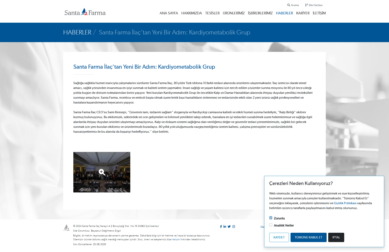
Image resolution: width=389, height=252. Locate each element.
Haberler (284, 13)
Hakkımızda (191, 13)
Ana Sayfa (169, 13)
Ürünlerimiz (234, 13)
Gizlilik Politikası (345, 203)
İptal (336, 237)
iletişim (176, 239)
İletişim (319, 13)
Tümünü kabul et (308, 237)
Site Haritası (316, 5)
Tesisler (212, 13)
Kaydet (279, 237)
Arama (295, 5)
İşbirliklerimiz (260, 13)
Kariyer (303, 13)
